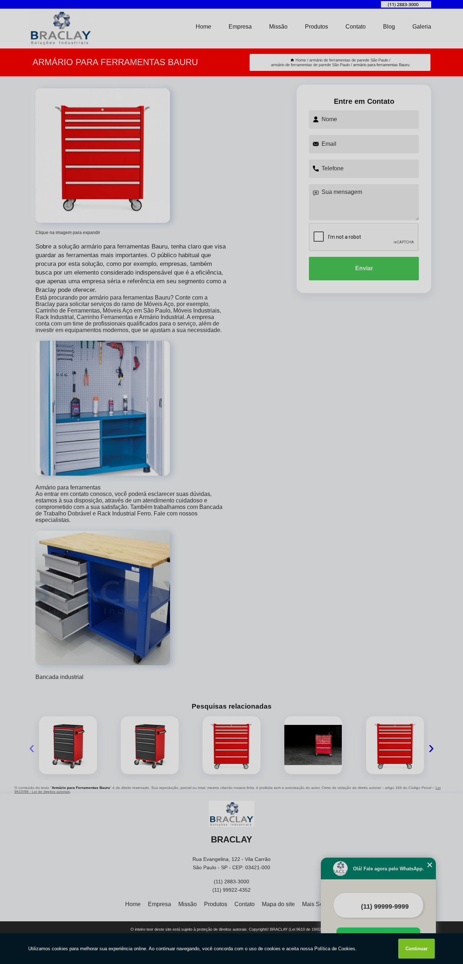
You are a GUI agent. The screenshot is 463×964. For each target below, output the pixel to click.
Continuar (416, 948)
